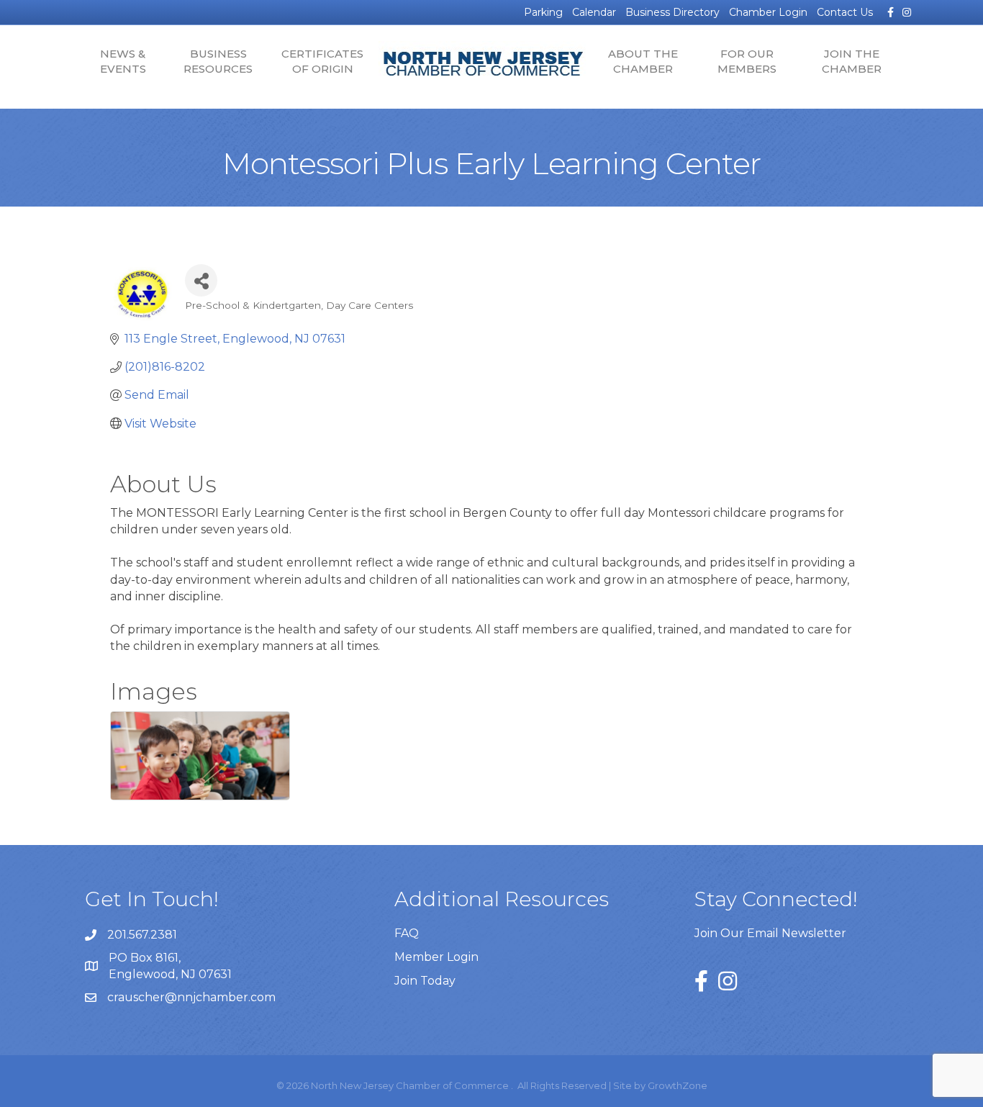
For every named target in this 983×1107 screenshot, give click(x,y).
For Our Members (746, 61)
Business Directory (672, 12)
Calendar (594, 12)
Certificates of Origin (322, 61)
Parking (543, 12)
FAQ (406, 933)
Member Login (436, 957)
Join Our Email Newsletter (770, 933)
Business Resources (218, 61)
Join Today (425, 981)
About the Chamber (643, 61)
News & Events (123, 61)
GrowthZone (677, 1085)
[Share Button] (201, 280)
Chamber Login (768, 12)
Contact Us (845, 12)
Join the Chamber (852, 61)
